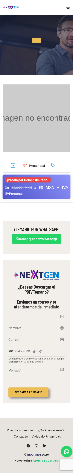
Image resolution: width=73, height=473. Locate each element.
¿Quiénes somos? (51, 430)
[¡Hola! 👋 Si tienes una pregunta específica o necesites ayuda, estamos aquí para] (66, 451)
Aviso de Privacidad (46, 436)
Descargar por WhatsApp (38, 239)
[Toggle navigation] (68, 7)
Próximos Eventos (20, 430)
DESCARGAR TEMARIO (28, 392)
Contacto (21, 436)
